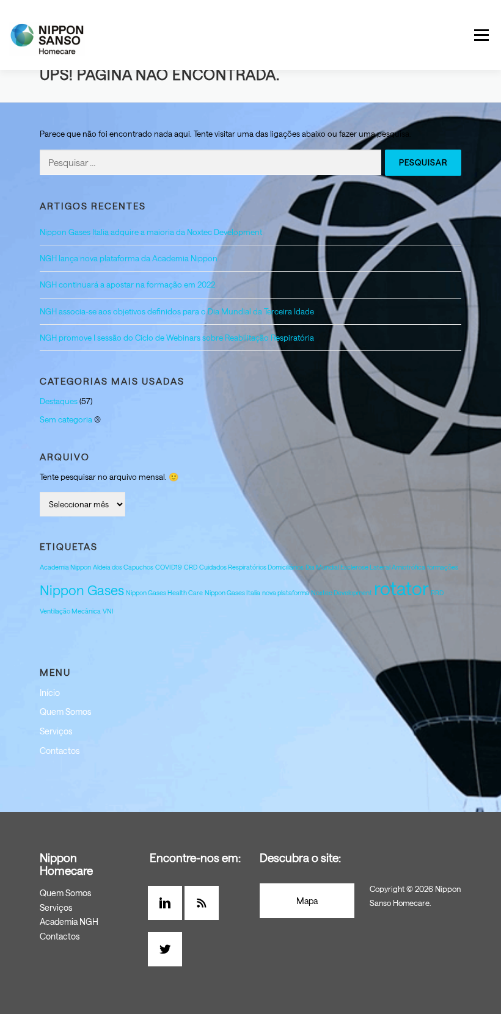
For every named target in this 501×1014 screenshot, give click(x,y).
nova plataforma (285, 592)
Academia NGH (69, 921)
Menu (481, 35)
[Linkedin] (168, 903)
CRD (190, 567)
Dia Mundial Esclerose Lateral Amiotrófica (365, 567)
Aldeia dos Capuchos (123, 567)
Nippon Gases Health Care (164, 592)
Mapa (307, 901)
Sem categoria (66, 419)
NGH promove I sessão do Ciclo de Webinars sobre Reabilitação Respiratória (177, 337)
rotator (401, 588)
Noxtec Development (341, 592)
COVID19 (168, 567)
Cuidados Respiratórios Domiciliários (251, 567)
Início (50, 692)
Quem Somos (65, 711)
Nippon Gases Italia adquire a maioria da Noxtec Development (151, 232)
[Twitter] (168, 949)
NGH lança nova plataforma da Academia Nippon (129, 258)
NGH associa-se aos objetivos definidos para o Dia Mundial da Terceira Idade (177, 311)
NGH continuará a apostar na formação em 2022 (127, 284)
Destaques (59, 401)
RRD (437, 592)
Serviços (56, 731)
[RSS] (204, 903)
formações (442, 567)
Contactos (59, 750)
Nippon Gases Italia (232, 592)
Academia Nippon (65, 567)
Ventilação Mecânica (70, 611)
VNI (108, 611)
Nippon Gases (82, 590)
